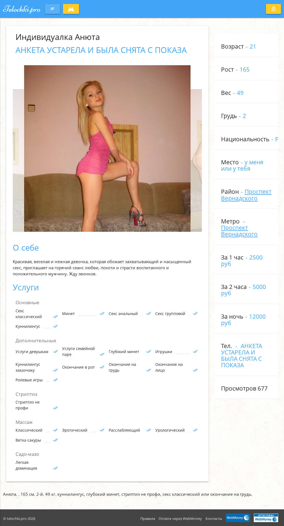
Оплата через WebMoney (180, 518)
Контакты (214, 518)
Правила (147, 518)
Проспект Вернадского (246, 195)
